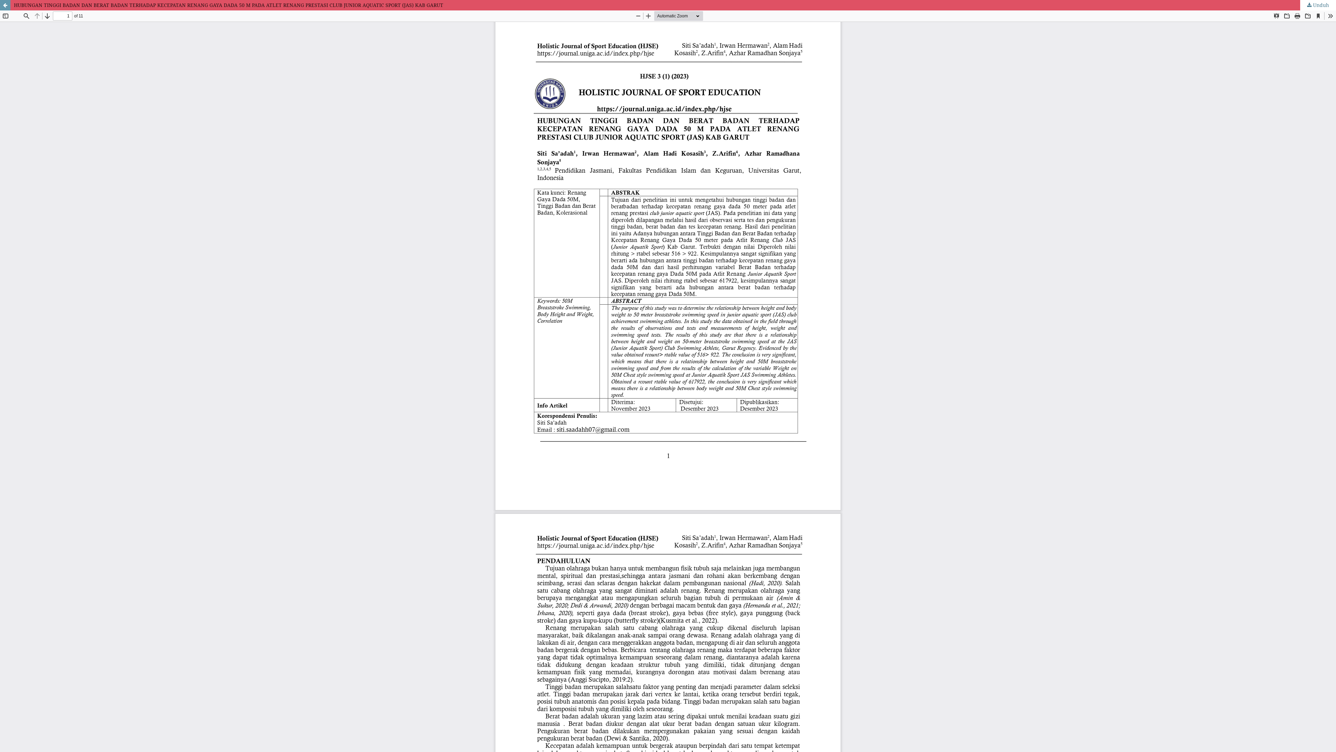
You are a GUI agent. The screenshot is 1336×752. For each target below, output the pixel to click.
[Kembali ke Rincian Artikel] (5, 5)
